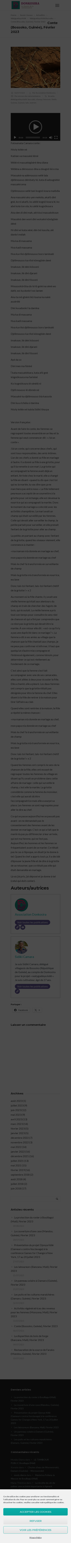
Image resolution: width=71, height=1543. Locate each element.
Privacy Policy (36, 1537)
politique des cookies (54, 1502)
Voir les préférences (35, 1529)
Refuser (36, 1520)
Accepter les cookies (35, 1511)
